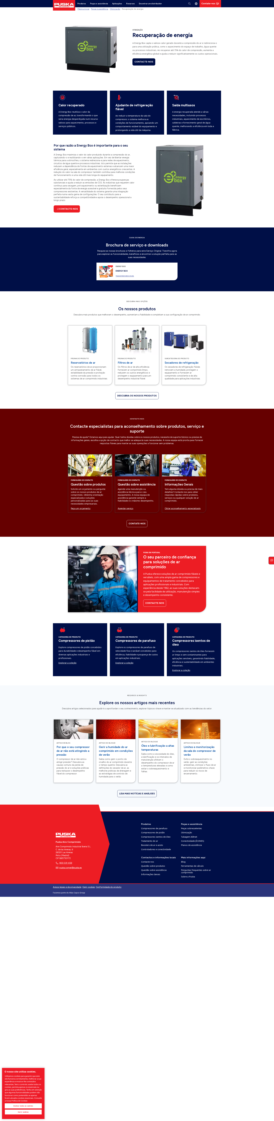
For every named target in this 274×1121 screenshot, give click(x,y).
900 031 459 (65, 863)
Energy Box (122, 270)
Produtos (81, 4)
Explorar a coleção (67, 663)
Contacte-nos (143, 61)
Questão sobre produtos (88, 484)
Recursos (130, 4)
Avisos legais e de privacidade (67, 887)
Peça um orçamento (80, 508)
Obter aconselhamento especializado (183, 508)
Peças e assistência (99, 4)
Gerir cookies (88, 887)
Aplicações (117, 4)
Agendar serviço (125, 508)
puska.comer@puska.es (70, 867)
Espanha (196, 3)
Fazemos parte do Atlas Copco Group (69, 892)
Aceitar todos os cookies (23, 1106)
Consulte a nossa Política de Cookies (23, 1099)
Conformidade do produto (108, 887)
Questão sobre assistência (137, 484)
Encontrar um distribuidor (150, 4)
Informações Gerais (179, 484)
